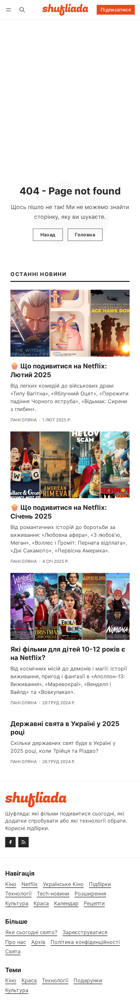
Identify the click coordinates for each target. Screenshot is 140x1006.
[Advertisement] (70, 93)
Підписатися (116, 9)
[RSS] (23, 842)
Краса (29, 980)
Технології (55, 980)
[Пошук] (22, 9)
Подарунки (88, 980)
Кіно (10, 980)
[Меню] (9, 9)
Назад (48, 234)
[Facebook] (10, 842)
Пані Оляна (23, 419)
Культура (16, 990)
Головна (85, 234)
